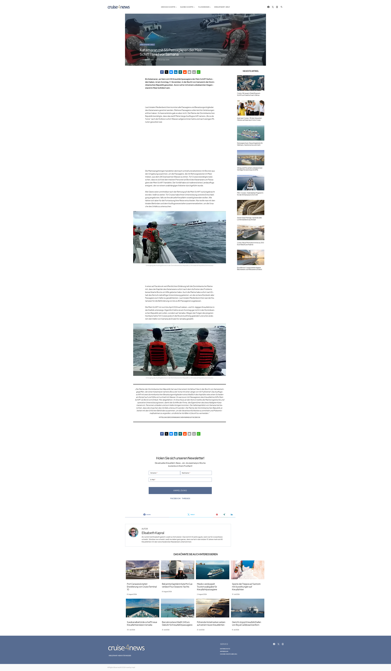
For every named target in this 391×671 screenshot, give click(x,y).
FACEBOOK (175, 498)
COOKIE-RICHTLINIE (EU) (228, 654)
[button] (282, 7)
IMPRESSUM (224, 651)
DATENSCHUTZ (225, 649)
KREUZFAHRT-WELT (147, 45)
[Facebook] (268, 7)
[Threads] (277, 7)
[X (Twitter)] (273, 7)
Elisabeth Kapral (153, 533)
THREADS (186, 498)
